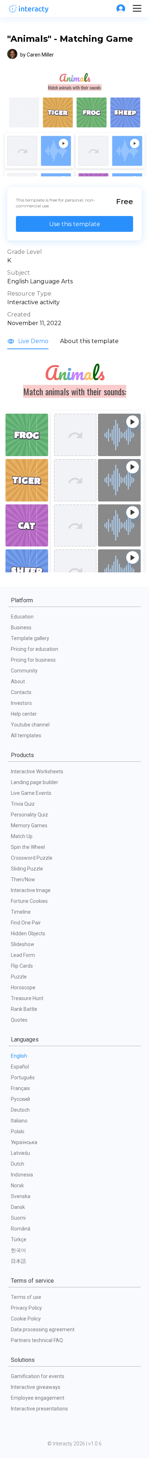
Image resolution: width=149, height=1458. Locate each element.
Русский (20, 1099)
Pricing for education (34, 649)
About (18, 681)
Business (21, 627)
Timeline (21, 912)
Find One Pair (26, 923)
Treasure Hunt (27, 998)
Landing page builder (34, 782)
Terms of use (26, 1297)
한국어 (18, 1250)
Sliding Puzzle (27, 869)
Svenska (20, 1196)
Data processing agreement (42, 1329)
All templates (26, 735)
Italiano (19, 1121)
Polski (17, 1131)
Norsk (17, 1185)
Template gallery (30, 638)
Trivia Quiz (23, 804)
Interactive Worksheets (37, 771)
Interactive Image (31, 890)
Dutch (17, 1164)
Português (23, 1077)
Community (24, 671)
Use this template (74, 224)
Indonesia (22, 1175)
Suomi (18, 1218)
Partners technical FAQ (37, 1340)
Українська (24, 1142)
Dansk (18, 1207)
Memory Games (29, 825)
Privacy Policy (26, 1308)
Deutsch (20, 1110)
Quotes (19, 1020)
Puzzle (19, 977)
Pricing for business (33, 660)
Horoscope (23, 987)
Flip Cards (22, 966)
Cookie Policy (26, 1319)
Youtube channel (30, 725)
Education (22, 617)
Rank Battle (24, 1009)
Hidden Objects (28, 933)
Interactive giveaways (35, 1387)
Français (20, 1088)
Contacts (21, 692)
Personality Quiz (29, 815)
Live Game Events (31, 793)
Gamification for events (37, 1376)
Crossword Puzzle (31, 858)
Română (20, 1229)
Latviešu (20, 1153)
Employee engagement (37, 1398)
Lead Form (23, 955)
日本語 (18, 1261)
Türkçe (18, 1239)
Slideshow (22, 944)
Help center (24, 714)
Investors (21, 703)
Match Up (22, 836)
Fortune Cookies (29, 901)
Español (20, 1067)
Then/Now (23, 879)
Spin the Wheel (28, 847)
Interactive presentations (39, 1409)
